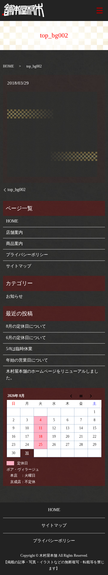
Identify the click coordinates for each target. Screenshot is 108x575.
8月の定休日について (26, 326)
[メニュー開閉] (100, 10)
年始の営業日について (27, 360)
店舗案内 (14, 232)
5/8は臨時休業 (19, 349)
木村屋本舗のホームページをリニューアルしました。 (52, 374)
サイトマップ (18, 266)
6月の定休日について (26, 337)
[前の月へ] (67, 396)
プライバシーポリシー (27, 254)
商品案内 (14, 243)
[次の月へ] (94, 396)
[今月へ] (81, 396)
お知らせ (14, 296)
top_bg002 (17, 189)
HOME (8, 66)
